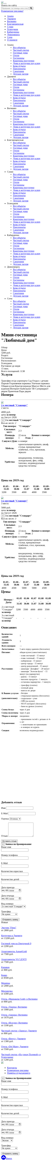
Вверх (9, 1158)
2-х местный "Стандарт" (14, 405)
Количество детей (10, 879)
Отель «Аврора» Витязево (14, 1015)
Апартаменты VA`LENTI (13, 959)
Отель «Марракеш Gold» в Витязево (19, 999)
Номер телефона (9, 855)
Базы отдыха (19, 66)
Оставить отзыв (9, 841)
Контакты (12, 1067)
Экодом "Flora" (8, 927)
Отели (16, 55)
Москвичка (7, 991)
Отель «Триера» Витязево (14, 1007)
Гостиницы (18, 58)
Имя (3, 808)
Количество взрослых (12, 871)
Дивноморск (13, 34)
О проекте (12, 40)
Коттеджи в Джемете (11, 935)
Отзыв (4, 836)
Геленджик (12, 29)
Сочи (9, 37)
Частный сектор (21, 50)
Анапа (10, 16)
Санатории (18, 71)
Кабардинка (13, 32)
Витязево (11, 21)
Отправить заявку (10, 919)
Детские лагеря (20, 74)
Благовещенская (15, 24)
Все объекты (19, 47)
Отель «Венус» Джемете (13, 1038)
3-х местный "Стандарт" (14, 501)
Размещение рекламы (18, 1070)
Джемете (11, 18)
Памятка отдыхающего (18, 1073)
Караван (5, 967)
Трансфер (6, 911)
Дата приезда (7, 887)
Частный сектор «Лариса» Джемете (19, 1030)
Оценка (5, 818)
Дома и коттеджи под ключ (26, 63)
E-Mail (4, 813)
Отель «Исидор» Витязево (14, 1023)
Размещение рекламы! (12, 11)
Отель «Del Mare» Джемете (14, 1046)
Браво (4, 975)
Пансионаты (19, 68)
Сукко (10, 26)
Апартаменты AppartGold (14, 951)
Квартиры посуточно (23, 60)
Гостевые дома (20, 53)
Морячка (5, 983)
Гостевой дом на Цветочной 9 (16, 943)
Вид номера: (7, 903)
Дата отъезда (7, 895)
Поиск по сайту (9, 5)
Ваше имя (6, 847)
